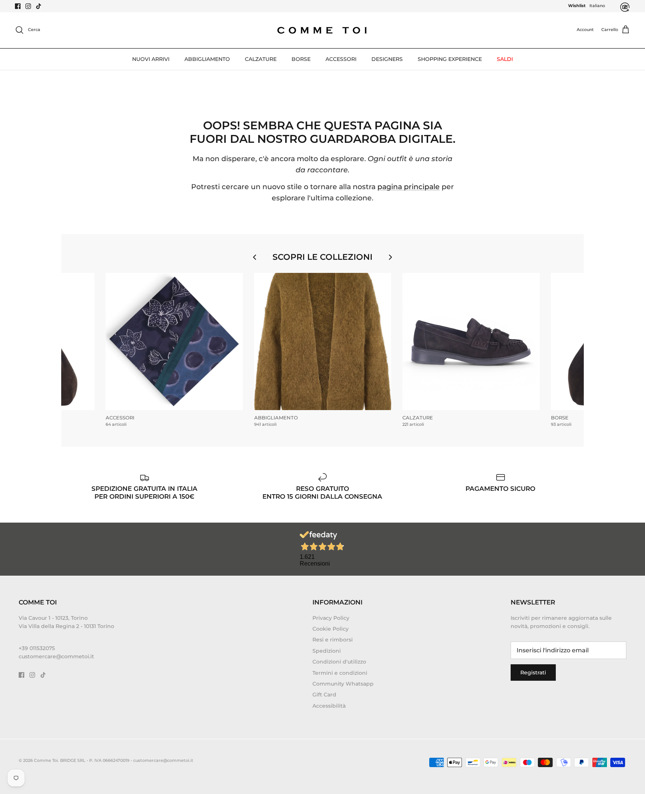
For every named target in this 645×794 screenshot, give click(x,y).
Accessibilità (329, 705)
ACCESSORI (340, 59)
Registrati (533, 672)
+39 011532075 (37, 648)
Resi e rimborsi (332, 639)
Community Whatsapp (343, 683)
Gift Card (324, 694)
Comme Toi (46, 760)
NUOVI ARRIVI (150, 59)
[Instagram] (28, 6)
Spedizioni (326, 650)
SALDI (505, 59)
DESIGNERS (387, 59)
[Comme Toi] (322, 30)
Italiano (597, 5)
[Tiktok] (38, 6)
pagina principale (408, 186)
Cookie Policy (330, 628)
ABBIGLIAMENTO (207, 59)
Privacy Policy (330, 618)
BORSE (301, 59)
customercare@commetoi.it (56, 656)
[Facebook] (18, 6)
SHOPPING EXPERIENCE (450, 59)
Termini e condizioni (339, 673)
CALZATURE (261, 59)
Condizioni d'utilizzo (339, 661)
